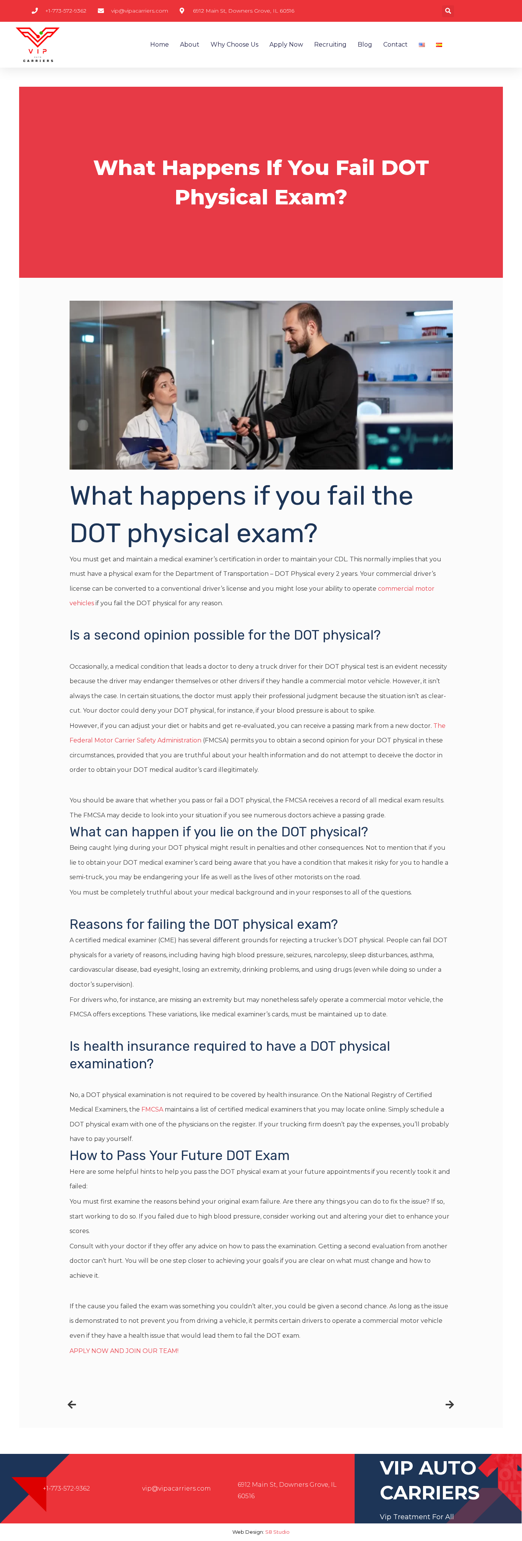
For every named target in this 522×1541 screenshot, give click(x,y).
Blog (365, 44)
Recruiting (330, 44)
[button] (448, 11)
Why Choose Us (234, 44)
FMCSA (152, 1109)
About (189, 44)
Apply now (286, 44)
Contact (395, 44)
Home (159, 44)
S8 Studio (277, 1532)
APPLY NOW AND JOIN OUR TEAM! (124, 1351)
